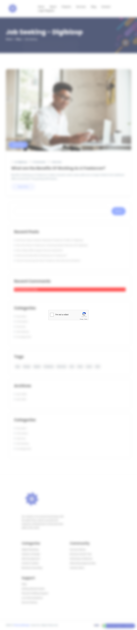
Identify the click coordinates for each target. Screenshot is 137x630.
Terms (85, 319)
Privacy (81, 319)
